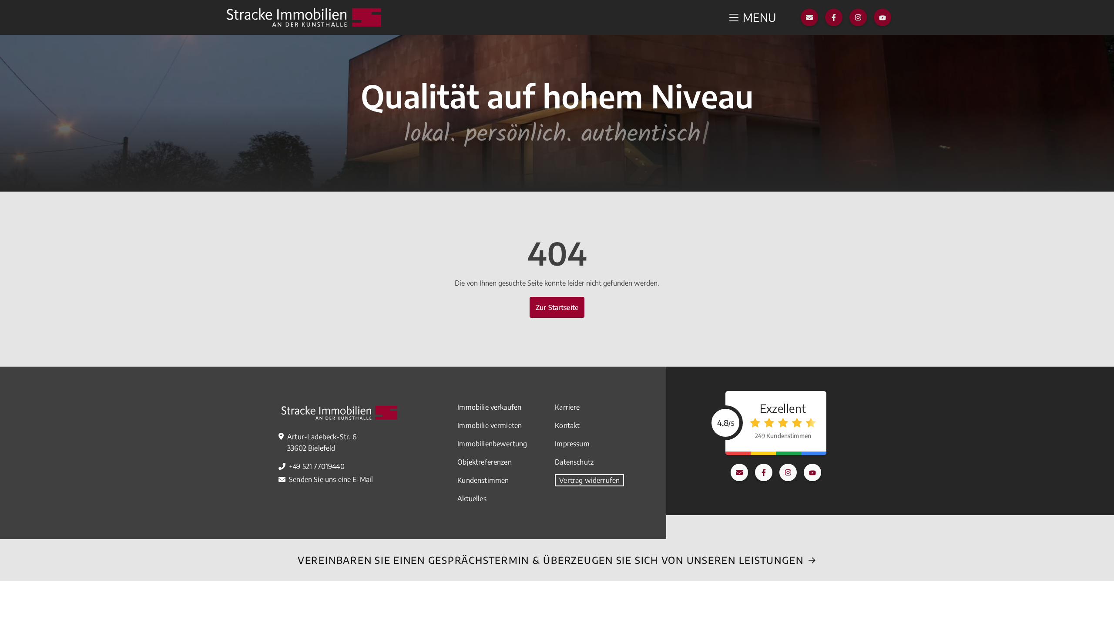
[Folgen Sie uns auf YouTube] (882, 17)
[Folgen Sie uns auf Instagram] (858, 17)
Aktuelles (471, 498)
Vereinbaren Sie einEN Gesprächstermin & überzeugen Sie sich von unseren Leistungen (550, 560)
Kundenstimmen (483, 480)
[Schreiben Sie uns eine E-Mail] (809, 17)
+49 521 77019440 (317, 466)
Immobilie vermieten (489, 425)
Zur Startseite (557, 307)
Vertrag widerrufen (589, 480)
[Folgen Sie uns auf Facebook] (833, 17)
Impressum (572, 443)
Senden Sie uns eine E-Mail (331, 479)
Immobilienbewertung (492, 443)
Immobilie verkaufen (489, 407)
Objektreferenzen (484, 462)
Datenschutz (574, 462)
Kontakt (567, 425)
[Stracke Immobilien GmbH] (303, 17)
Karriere (567, 407)
